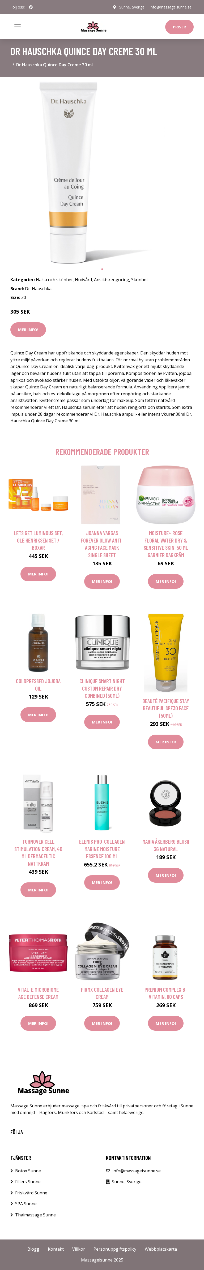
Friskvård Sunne (31, 1193)
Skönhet (139, 280)
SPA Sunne (26, 1204)
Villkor (78, 1249)
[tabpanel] (102, 172)
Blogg (33, 1249)
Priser (179, 26)
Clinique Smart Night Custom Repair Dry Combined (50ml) (102, 688)
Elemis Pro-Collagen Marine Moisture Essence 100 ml (102, 848)
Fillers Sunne (28, 1182)
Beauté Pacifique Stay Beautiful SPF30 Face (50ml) (165, 708)
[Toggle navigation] (17, 27)
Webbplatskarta (161, 1249)
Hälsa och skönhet (54, 280)
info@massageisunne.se (171, 7)
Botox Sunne (28, 1171)
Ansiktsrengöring (111, 280)
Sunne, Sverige (131, 7)
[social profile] (31, 7)
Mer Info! (28, 329)
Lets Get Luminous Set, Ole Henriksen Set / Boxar (38, 540)
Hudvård (83, 280)
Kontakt (56, 1249)
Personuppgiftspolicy (115, 1249)
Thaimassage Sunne (35, 1215)
